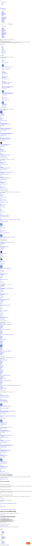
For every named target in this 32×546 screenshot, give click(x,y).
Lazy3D (3, 88)
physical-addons (2, 352)
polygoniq (1, 275)
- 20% (8, 78)
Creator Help (3, 542)
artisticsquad (1, 371)
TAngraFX (1, 156)
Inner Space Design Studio (3, 232)
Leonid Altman (2, 437)
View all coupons (2, 358)
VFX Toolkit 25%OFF (3, 339)
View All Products (4, 32)
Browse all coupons (2, 322)
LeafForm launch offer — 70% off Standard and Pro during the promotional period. (10, 385)
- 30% (8, 216)
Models (7, 221)
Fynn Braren (1, 135)
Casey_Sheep (2, 130)
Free (2, 15)
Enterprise (3, 537)
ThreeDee (1, 255)
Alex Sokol (3, 78)
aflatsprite (3, 99)
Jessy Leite (1, 164)
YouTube (3, 533)
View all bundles (2, 285)
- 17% (9, 437)
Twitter (3, 531)
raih (0, 347)
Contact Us (3, 543)
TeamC (1, 146)
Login (2, 3)
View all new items (2, 192)
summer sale (1, 344)
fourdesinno (1, 361)
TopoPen (1, 211)
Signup (3, 4)
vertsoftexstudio (2, 376)
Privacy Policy (6, 525)
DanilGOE (1, 290)
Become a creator (2, 514)
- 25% (7, 169)
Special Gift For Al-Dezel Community (5, 329)
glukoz (1, 125)
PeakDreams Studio (4, 83)
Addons (7, 62)
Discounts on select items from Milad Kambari (6, 324)
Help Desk (3, 541)
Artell (1, 115)
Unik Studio (1, 169)
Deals (2, 35)
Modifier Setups (7, 99)
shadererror (1, 381)
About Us (3, 536)
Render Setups (6, 437)
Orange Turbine (2, 120)
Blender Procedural (2, 216)
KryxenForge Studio (2, 221)
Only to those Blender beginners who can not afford (6, 334)
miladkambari (2, 325)
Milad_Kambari (4, 62)
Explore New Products (3, 57)
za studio (1, 281)
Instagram (3, 532)
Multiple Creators (2, 248)
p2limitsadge (1, 386)
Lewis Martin (2, 424)
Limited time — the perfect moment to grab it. (6, 380)
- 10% (6, 164)
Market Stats (3, 538)
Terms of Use (2, 525)
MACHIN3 (1, 151)
